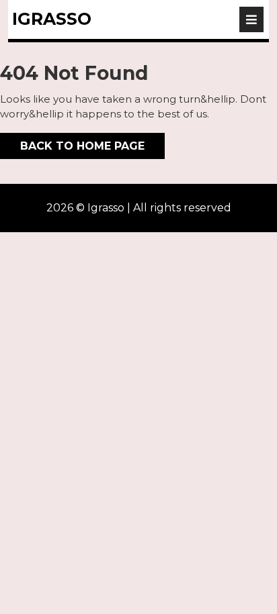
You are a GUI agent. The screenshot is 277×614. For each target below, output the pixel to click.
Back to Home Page (72, 142)
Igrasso (51, 19)
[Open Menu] (251, 19)
